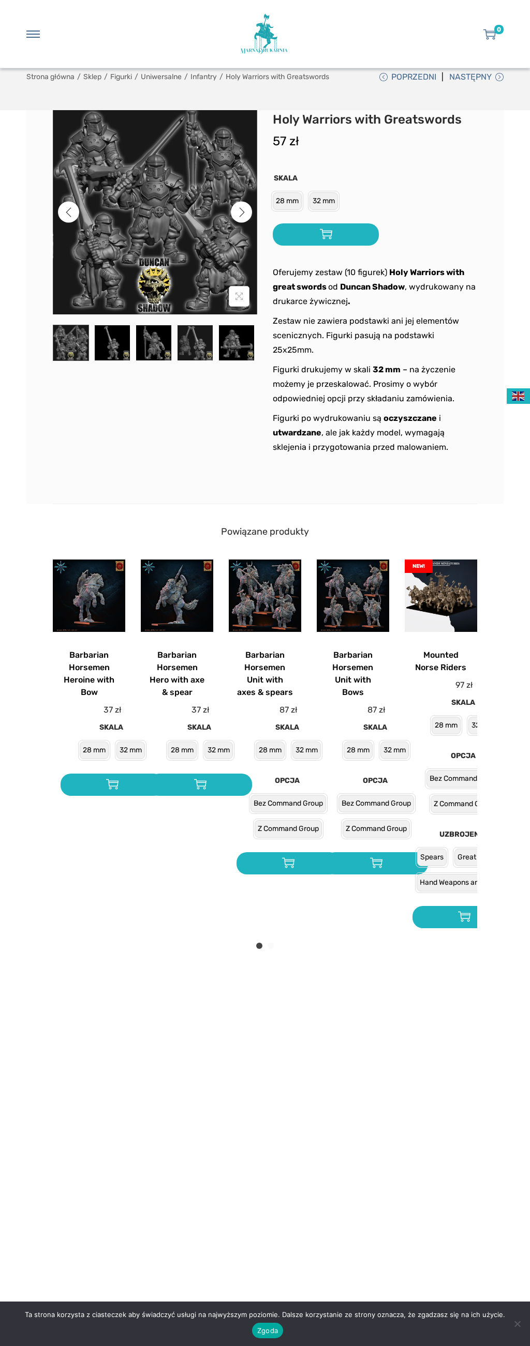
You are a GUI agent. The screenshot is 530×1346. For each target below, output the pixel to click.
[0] (489, 34)
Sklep (92, 76)
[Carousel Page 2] (271, 946)
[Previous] (68, 212)
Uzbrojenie (463, 834)
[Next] (241, 212)
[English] (518, 395)
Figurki (121, 76)
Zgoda (267, 1330)
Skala (286, 178)
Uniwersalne (161, 76)
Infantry (203, 76)
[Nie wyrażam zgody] (517, 1324)
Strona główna (50, 76)
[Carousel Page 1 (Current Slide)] (259, 946)
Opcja (287, 780)
